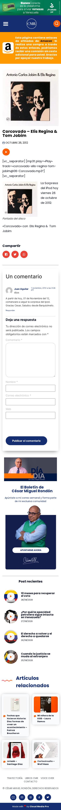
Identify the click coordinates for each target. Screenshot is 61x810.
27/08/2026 (27, 621)
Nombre (12, 382)
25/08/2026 (27, 660)
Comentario (14, 340)
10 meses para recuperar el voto (38, 594)
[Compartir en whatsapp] (24, 254)
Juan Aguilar (21, 288)
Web (8, 409)
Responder (10, 310)
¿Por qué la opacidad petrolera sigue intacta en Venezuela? (37, 614)
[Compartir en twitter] (15, 254)
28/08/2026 (27, 599)
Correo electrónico (18, 395)
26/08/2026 (27, 640)
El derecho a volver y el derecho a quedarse (36, 635)
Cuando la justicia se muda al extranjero (35, 655)
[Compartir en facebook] (6, 254)
